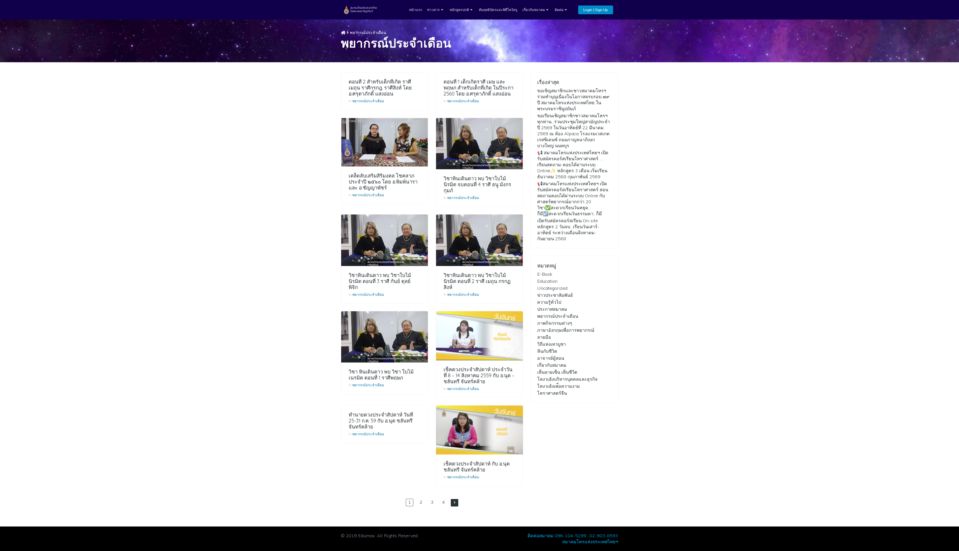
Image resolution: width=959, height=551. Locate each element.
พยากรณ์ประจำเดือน (368, 101)
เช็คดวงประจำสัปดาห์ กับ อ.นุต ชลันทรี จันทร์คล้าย (477, 467)
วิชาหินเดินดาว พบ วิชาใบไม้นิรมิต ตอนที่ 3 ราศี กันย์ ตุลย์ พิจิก (380, 281)
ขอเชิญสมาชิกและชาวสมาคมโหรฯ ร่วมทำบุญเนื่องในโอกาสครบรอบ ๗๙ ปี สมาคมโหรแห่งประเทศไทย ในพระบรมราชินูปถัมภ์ (573, 100)
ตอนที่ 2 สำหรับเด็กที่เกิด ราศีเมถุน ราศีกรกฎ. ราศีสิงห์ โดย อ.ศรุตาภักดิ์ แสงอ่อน (380, 88)
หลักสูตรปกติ (459, 10)
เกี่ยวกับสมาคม (533, 10)
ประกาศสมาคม (552, 309)
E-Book (544, 274)
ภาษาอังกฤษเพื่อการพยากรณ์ (565, 330)
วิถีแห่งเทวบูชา (551, 344)
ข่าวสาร (433, 10)
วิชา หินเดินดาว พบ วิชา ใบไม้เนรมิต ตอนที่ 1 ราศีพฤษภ (381, 375)
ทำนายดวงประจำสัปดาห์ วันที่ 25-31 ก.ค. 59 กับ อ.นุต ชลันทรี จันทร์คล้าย (381, 421)
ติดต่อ (559, 10)
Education (547, 281)
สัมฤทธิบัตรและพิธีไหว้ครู (498, 10)
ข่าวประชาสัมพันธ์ (555, 295)
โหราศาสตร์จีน (552, 393)
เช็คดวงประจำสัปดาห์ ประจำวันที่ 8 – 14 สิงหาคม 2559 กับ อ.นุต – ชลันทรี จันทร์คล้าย (479, 375)
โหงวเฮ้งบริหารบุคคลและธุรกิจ (567, 379)
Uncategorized (552, 288)
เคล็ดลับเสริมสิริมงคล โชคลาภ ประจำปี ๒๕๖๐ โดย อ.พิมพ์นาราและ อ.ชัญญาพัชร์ (383, 182)
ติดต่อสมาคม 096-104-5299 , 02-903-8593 (572, 535)
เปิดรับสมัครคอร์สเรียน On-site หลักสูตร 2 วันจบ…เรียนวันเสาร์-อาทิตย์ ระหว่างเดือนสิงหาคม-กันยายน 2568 (568, 230)
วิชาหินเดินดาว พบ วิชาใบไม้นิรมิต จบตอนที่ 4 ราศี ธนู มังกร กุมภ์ (477, 185)
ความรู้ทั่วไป (549, 302)
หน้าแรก (415, 10)
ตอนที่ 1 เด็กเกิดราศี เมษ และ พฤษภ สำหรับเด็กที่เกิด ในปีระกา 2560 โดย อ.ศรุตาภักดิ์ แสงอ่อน (478, 88)
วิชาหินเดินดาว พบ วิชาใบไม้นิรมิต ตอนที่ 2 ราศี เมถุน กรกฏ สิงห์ (477, 281)
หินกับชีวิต (547, 351)
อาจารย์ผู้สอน (550, 358)
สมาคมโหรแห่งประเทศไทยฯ (590, 541)
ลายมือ (544, 337)
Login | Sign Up (595, 10)
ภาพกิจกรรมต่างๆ (554, 323)
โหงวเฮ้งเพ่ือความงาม (558, 386)
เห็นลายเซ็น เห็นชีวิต (557, 372)
